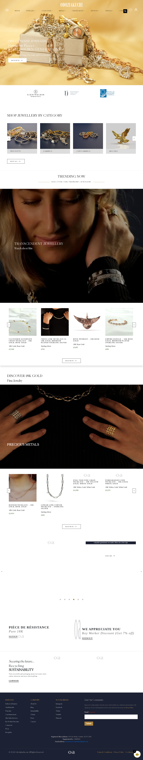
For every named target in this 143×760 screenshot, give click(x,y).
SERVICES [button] (108, 11)
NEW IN (17, 11)
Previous (9, 138)
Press (32, 718)
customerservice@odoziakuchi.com (76, 741)
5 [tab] (78, 599)
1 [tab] (60, 599)
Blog (32, 707)
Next (134, 138)
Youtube (58, 714)
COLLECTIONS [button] (47, 11)
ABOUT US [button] (94, 11)
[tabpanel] (71, 542)
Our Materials (9, 707)
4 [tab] (74, 599)
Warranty (8, 711)
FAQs (7, 729)
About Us (33, 704)
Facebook (59, 707)
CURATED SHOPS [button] (77, 11)
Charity (32, 714)
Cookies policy (130, 752)
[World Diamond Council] (107, 93)
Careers (33, 721)
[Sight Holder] (35, 93)
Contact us (8, 725)
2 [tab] (65, 599)
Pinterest (58, 718)
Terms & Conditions (104, 752)
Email (89, 712)
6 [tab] (82, 599)
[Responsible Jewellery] (71, 93)
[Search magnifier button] (125, 11)
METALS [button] (62, 11)
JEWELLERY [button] (30, 11)
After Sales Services (11, 718)
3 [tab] (69, 599)
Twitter (58, 711)
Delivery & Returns (11, 704)
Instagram (59, 704)
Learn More (14, 681)
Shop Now (13, 636)
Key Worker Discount (12, 721)
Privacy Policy (129, 707)
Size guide (8, 732)
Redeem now (87, 638)
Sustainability (34, 711)
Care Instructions (10, 714)
